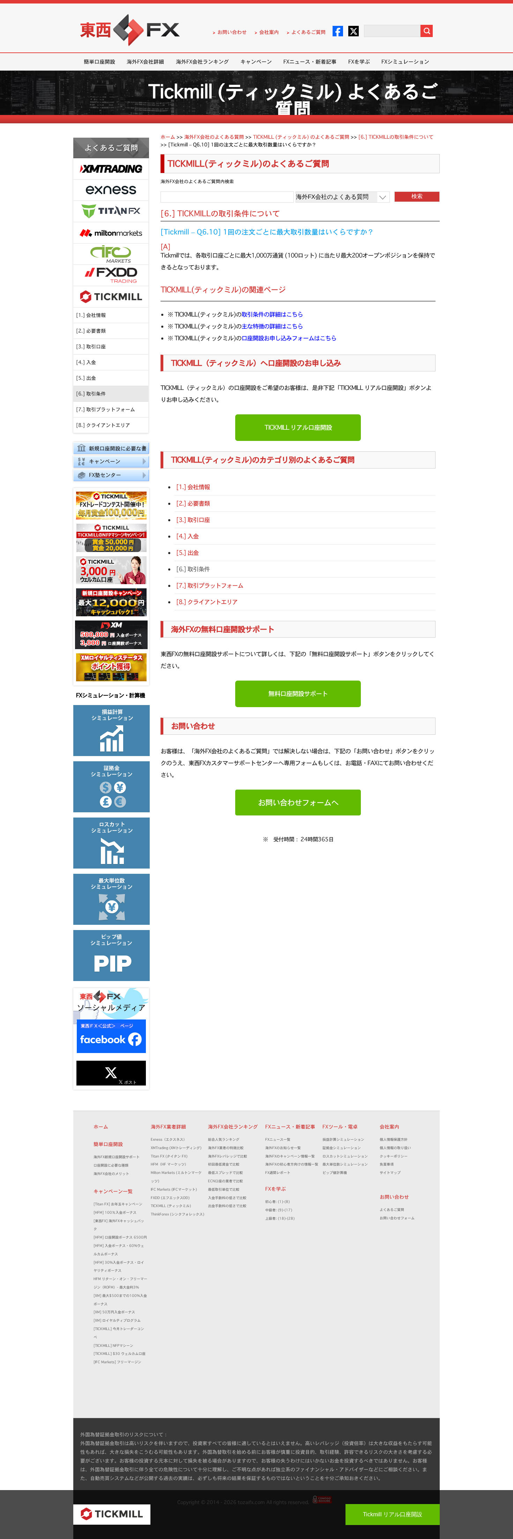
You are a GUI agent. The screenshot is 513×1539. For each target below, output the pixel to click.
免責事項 (388, 1164)
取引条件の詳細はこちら (272, 314)
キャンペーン (256, 61)
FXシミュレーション (405, 61)
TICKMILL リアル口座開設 (298, 427)
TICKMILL (110, 296)
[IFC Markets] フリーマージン (117, 1362)
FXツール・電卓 (340, 1127)
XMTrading (110, 169)
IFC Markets (110, 254)
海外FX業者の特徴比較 (226, 1148)
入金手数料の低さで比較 (227, 1198)
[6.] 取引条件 (91, 394)
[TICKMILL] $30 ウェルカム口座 (120, 1353)
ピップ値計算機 (334, 1172)
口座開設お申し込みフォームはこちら (288, 338)
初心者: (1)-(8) (277, 1201)
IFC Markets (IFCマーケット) (174, 1189)
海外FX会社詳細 (145, 61)
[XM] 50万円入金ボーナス (114, 1312)
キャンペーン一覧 (113, 1191)
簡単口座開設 (99, 61)
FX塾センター (105, 475)
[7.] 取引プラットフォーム (105, 409)
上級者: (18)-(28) (280, 1218)
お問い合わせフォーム (399, 1218)
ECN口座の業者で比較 (225, 1181)
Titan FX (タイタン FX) (169, 1156)
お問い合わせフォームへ (298, 802)
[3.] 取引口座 (91, 346)
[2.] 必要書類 (91, 331)
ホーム (101, 1127)
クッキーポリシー (394, 1156)
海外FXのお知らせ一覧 (283, 1148)
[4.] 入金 (86, 362)
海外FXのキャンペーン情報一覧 (290, 1156)
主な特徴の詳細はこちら (272, 326)
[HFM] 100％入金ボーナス (115, 1212)
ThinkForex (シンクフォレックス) (177, 1214)
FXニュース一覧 (277, 1139)
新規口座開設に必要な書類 (110, 449)
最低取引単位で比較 (223, 1189)
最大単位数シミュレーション (345, 1164)
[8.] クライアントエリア (103, 425)
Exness (110, 190)
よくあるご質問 (308, 32)
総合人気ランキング (225, 1139)
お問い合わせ (232, 32)
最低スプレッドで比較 (227, 1172)
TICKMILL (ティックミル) (171, 1206)
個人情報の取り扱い (395, 1148)
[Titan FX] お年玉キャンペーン (118, 1204)
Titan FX (110, 211)
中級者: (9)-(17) (278, 1210)
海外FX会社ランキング (202, 61)
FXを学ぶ (359, 61)
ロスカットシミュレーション (346, 1156)
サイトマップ (390, 1172)
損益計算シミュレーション (343, 1139)
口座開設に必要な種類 (111, 1165)
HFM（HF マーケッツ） (169, 1164)
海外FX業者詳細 (171, 1127)
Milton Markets (110, 233)
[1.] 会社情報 (91, 315)
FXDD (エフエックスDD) (170, 1198)
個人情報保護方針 (394, 1139)
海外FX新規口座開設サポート (117, 1157)
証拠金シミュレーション (343, 1148)
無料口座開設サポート (298, 694)
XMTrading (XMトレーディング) (178, 1148)
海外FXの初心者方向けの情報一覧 (291, 1164)
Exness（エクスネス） (169, 1139)
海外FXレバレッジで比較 (227, 1156)
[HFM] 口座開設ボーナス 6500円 (120, 1237)
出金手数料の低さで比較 (227, 1206)
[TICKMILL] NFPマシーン (113, 1345)
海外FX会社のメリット (111, 1173)
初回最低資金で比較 (225, 1164)
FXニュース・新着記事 (309, 61)
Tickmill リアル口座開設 (392, 1514)
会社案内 (269, 32)
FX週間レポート (277, 1172)
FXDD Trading (110, 275)
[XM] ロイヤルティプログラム (117, 1320)
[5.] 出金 (86, 378)
